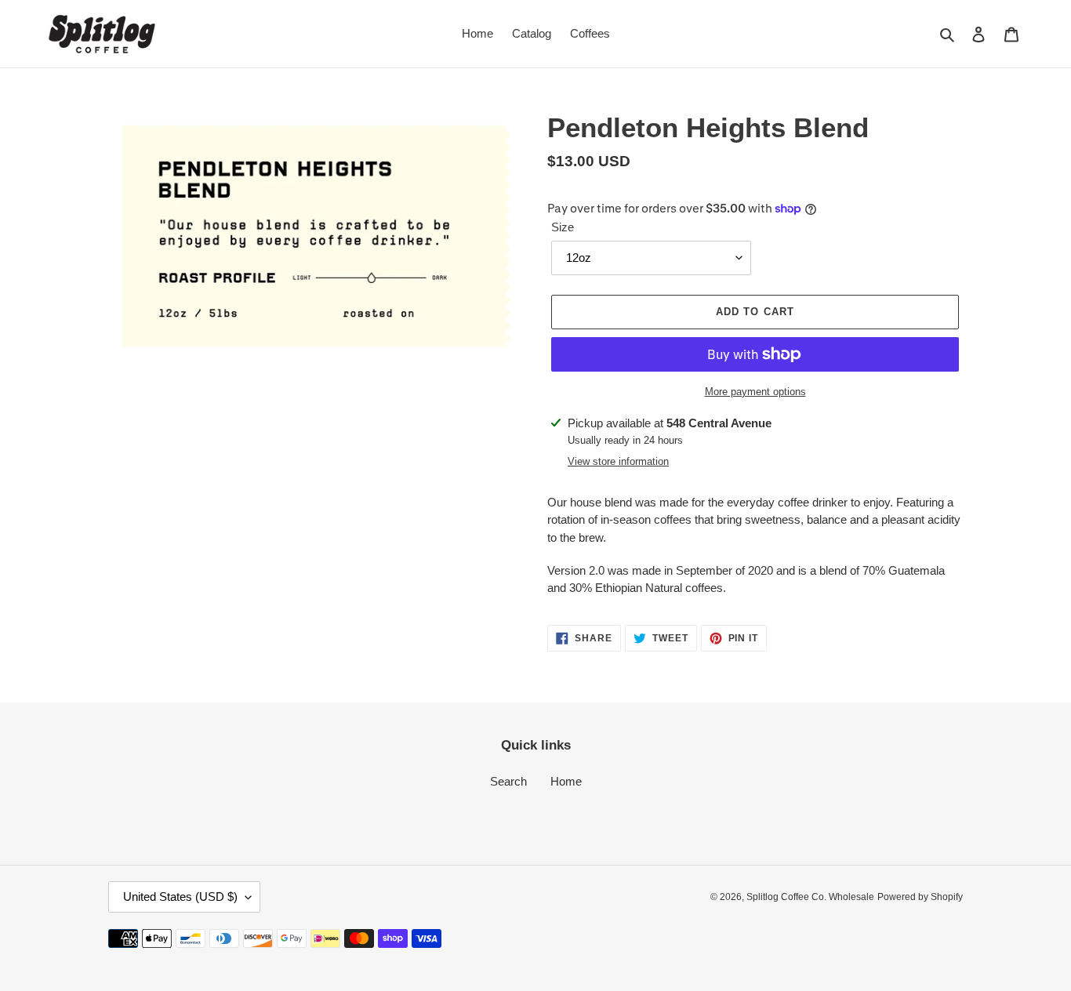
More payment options (755, 391)
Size (562, 227)
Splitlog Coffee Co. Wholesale (810, 896)
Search (508, 781)
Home (566, 781)
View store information (618, 461)
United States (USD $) (180, 896)
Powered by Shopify (920, 896)
